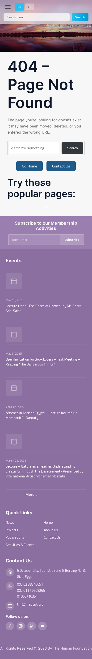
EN (19, 7)
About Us (51, 530)
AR (29, 7)
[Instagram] (21, 626)
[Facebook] (10, 626)
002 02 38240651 (30, 584)
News (10, 522)
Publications (15, 537)
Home (48, 522)
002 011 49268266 (31, 590)
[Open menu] (46, 208)
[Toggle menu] (8, 7)
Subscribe (71, 240)
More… (31, 494)
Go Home (29, 166)
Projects (12, 530)
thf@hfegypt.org (30, 604)
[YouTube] (42, 626)
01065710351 (27, 596)
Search (80, 17)
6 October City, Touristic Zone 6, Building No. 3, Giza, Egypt (51, 574)
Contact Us (61, 166)
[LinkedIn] (31, 626)
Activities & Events (20, 544)
